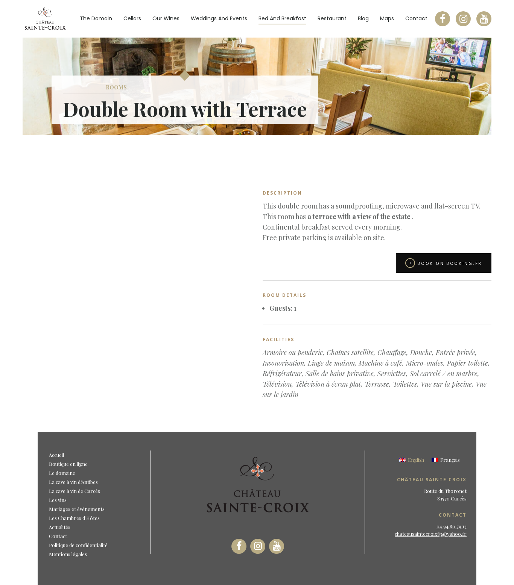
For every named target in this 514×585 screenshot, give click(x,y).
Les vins (58, 500)
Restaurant (332, 18)
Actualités (59, 527)
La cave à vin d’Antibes (73, 482)
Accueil (56, 455)
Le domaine (62, 473)
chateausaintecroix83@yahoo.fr (431, 534)
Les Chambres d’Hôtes (74, 518)
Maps (387, 18)
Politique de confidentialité (78, 545)
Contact (416, 18)
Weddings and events (219, 18)
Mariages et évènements (77, 509)
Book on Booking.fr (449, 263)
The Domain (96, 18)
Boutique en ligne (68, 464)
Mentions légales (68, 554)
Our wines (165, 18)
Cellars (132, 18)
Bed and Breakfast (282, 18)
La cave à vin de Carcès (74, 491)
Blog (363, 18)
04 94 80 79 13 (451, 526)
